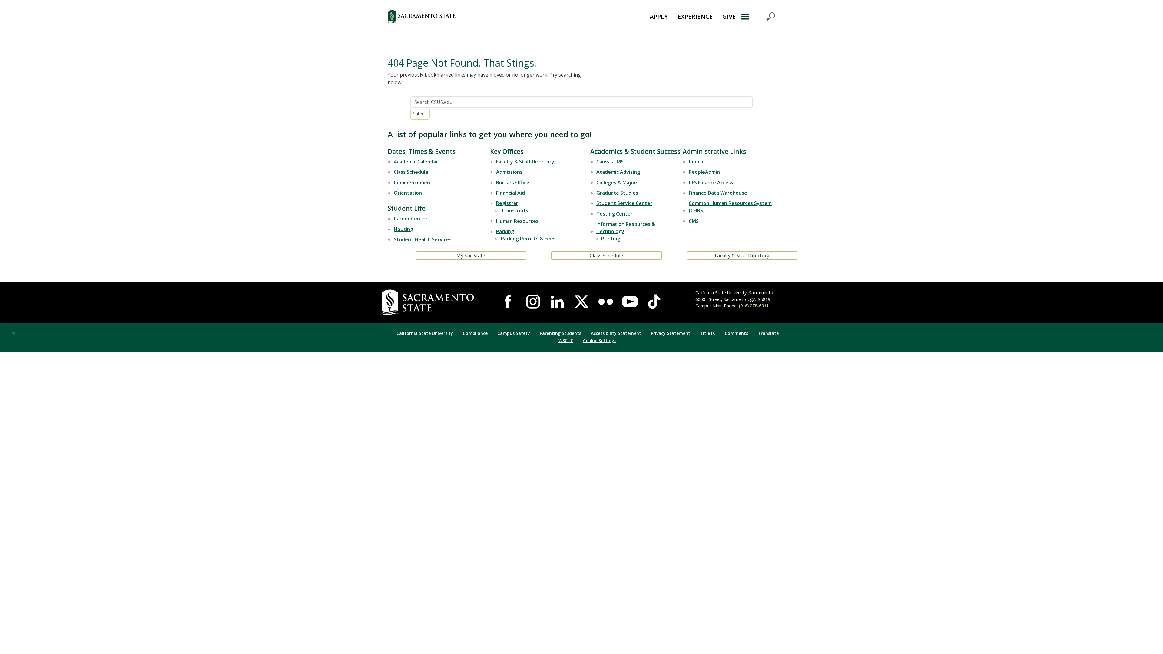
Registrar (507, 203)
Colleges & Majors (617, 182)
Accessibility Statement (616, 333)
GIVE (729, 16)
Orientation (408, 193)
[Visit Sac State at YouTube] (630, 301)
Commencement (413, 182)
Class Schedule (411, 172)
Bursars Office (512, 182)
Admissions (509, 172)
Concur (697, 161)
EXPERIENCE (695, 16)
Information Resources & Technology (625, 228)
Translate (768, 333)
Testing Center (614, 213)
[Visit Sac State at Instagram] (533, 301)
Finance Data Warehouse (718, 193)
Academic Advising (618, 172)
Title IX (707, 333)
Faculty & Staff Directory (525, 161)
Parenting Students (560, 333)
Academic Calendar (416, 161)
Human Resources (517, 221)
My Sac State (470, 255)
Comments (736, 333)
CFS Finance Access (711, 182)
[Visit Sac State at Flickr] (606, 301)
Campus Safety (513, 333)
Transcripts (514, 210)
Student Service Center (624, 203)
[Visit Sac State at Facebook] (509, 301)
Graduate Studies (617, 193)
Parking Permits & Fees (528, 238)
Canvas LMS (610, 161)
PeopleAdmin (704, 172)
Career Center (411, 218)
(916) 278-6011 (754, 306)
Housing (403, 229)
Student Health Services (423, 239)
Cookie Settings (599, 340)
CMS (694, 221)
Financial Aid (510, 193)
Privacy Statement (670, 333)
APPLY (659, 16)
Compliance (475, 333)
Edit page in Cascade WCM (13, 333)
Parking (505, 231)
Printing (610, 238)
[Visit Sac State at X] (581, 301)
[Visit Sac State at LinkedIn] (557, 301)
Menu (758, 16)
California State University (424, 333)
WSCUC (565, 340)
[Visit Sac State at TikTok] (654, 301)
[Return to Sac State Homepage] (455, 16)
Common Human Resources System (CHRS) (730, 207)
